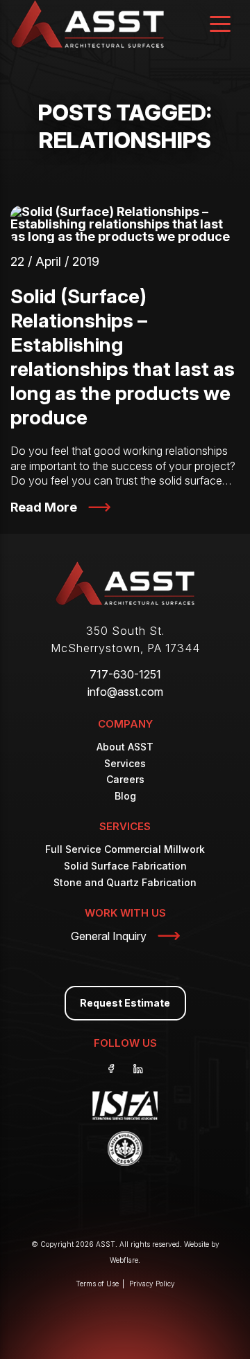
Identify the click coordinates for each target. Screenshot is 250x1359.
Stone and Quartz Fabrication (125, 882)
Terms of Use (97, 1283)
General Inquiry (109, 936)
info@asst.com (125, 692)
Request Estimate (125, 1003)
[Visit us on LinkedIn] (138, 1069)
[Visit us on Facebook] (112, 1069)
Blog (125, 796)
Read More (43, 507)
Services (125, 763)
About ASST (125, 747)
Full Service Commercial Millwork (125, 849)
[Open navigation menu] (220, 25)
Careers (125, 779)
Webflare (124, 1260)
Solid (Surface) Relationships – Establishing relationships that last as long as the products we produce (122, 357)
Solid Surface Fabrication (125, 866)
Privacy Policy (152, 1283)
